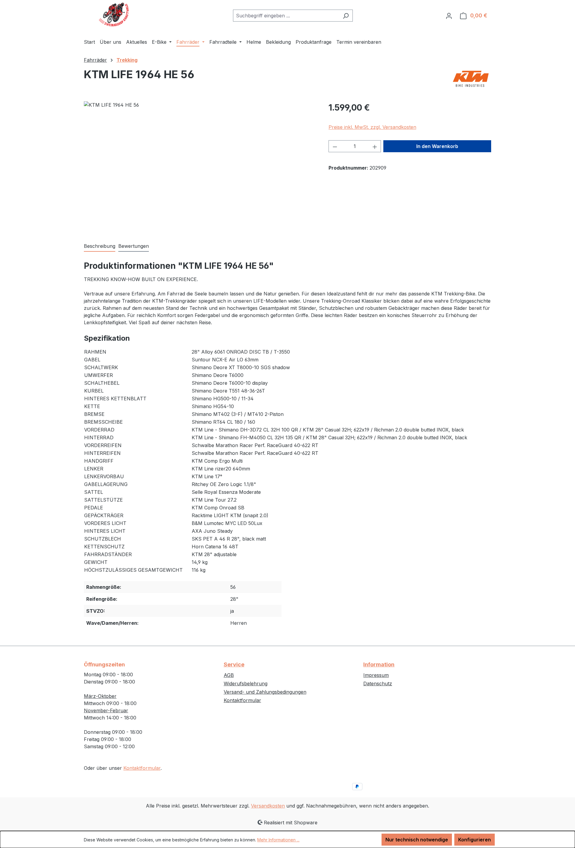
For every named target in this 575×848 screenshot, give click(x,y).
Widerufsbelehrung (245, 683)
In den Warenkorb (437, 146)
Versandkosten (268, 806)
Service (234, 664)
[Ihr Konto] (449, 16)
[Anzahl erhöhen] (375, 146)
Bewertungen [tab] (133, 246)
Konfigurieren (474, 840)
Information (378, 664)
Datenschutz (377, 683)
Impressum (376, 675)
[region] (200, 165)
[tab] (99, 246)
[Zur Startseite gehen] (114, 14)
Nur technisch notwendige (416, 840)
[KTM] (470, 78)
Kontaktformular (142, 768)
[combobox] (286, 16)
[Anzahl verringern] (335, 146)
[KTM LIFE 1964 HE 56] (200, 165)
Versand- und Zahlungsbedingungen (265, 692)
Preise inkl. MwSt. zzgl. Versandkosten (372, 127)
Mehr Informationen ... (278, 839)
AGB (229, 675)
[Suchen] (346, 16)
